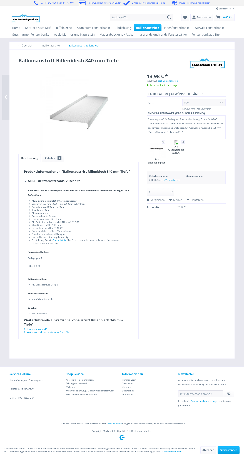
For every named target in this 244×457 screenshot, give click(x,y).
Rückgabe (70, 387)
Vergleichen (157, 200)
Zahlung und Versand (76, 383)
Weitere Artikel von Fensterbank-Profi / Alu (47, 331)
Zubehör (52, 158)
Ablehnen (208, 450)
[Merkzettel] (185, 17)
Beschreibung (29, 158)
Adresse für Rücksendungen (80, 379)
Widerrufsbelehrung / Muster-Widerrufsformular (90, 390)
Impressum (127, 394)
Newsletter (127, 383)
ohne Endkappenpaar (156, 161)
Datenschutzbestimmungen (204, 401)
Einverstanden (228, 450)
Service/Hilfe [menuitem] (225, 8)
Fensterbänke (59, 240)
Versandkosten (114, 423)
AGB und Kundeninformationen (81, 394)
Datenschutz (128, 390)
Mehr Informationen (171, 451)
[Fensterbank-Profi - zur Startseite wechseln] (26, 18)
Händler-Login (129, 379)
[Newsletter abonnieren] (228, 393)
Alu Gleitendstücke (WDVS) (176, 150)
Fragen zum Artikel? (36, 328)
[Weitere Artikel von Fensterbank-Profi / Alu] (207, 64)
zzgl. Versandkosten (168, 80)
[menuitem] (141, 17)
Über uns (126, 387)
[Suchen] (169, 17)
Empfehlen (197, 200)
